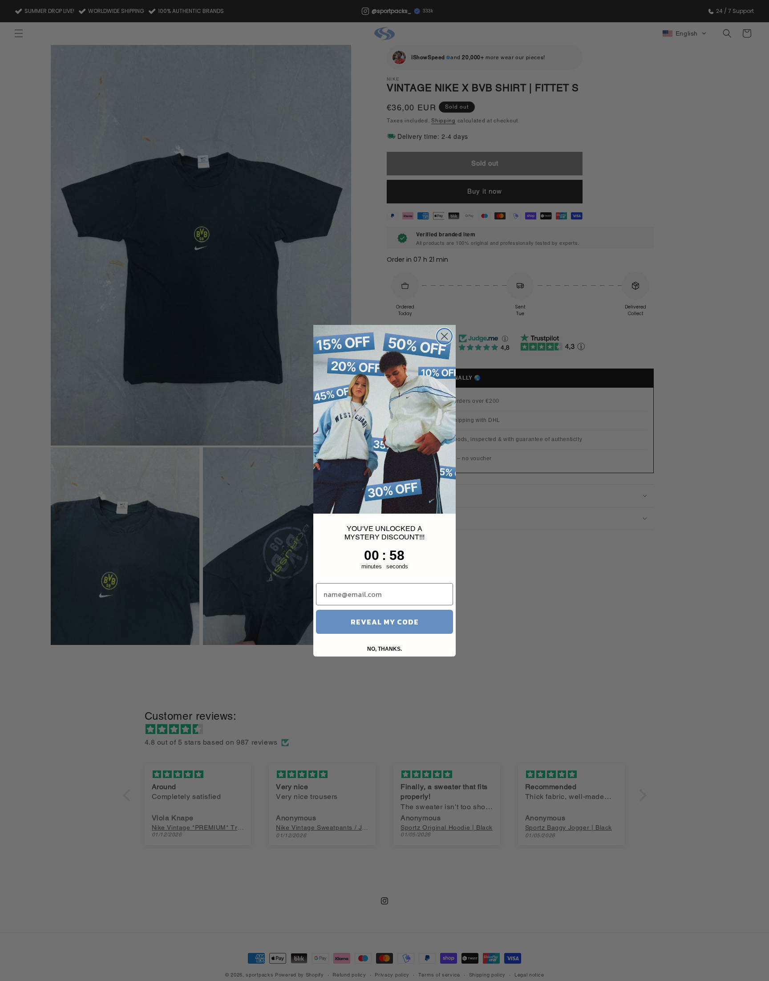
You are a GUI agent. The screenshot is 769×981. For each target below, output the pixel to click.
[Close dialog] (444, 336)
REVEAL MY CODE (385, 621)
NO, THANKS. (384, 649)
